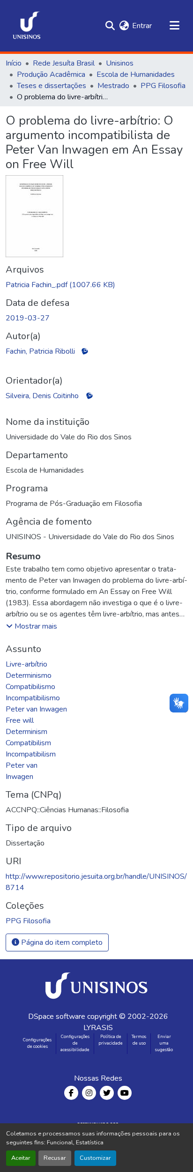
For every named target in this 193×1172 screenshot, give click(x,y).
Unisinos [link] (120, 63)
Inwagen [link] (19, 776)
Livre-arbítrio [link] (26, 664)
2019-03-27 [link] (28, 318)
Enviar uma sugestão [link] (164, 1043)
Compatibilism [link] (28, 743)
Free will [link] (20, 720)
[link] (96, 284)
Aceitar (20, 1158)
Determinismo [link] (29, 675)
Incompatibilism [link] (31, 754)
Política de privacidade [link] (110, 1040)
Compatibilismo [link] (30, 687)
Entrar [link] (142, 26)
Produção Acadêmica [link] (51, 74)
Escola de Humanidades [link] (135, 74)
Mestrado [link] (113, 86)
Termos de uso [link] (139, 1040)
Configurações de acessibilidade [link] (74, 1043)
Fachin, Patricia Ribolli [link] (40, 351)
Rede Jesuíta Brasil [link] (64, 63)
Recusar (55, 1158)
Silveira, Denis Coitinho (42, 396)
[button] (27, 26)
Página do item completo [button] (61, 942)
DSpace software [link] (56, 1016)
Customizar (95, 1158)
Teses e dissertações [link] (51, 86)
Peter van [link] (21, 765)
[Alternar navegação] (174, 26)
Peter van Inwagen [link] (36, 709)
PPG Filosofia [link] (163, 86)
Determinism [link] (26, 732)
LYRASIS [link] (98, 1028)
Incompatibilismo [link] (33, 698)
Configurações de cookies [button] (37, 1043)
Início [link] (14, 63)
